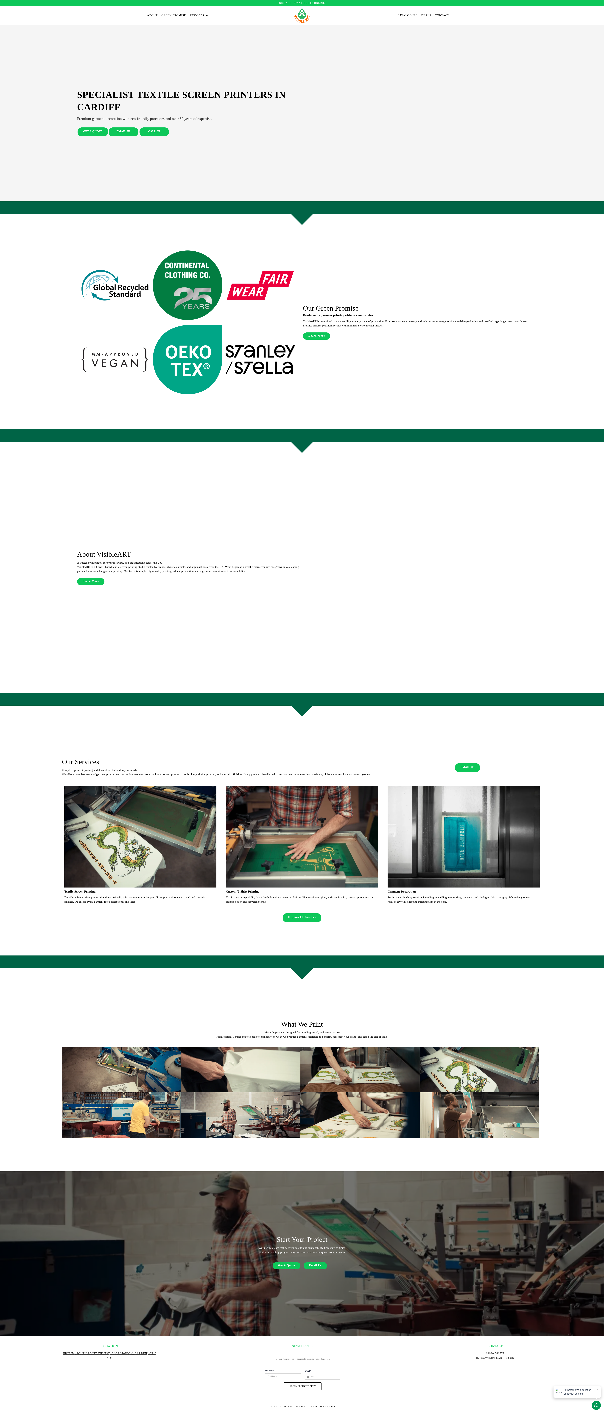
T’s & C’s (274, 1406)
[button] (206, 15)
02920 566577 (495, 1353)
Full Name (269, 1370)
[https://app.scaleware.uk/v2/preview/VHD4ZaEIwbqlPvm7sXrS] (464, 837)
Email (308, 1371)
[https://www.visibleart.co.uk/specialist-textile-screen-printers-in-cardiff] (302, 15)
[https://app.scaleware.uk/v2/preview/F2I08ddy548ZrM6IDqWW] (140, 837)
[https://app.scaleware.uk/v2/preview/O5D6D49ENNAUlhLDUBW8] (302, 837)
